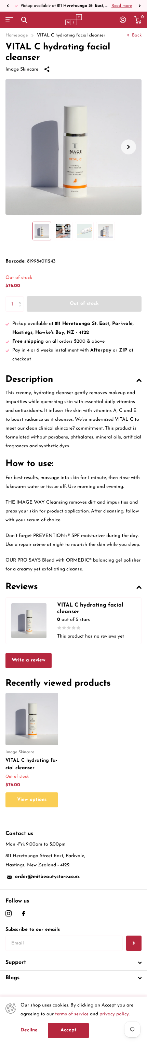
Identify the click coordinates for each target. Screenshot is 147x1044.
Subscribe (134, 943)
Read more (121, 6)
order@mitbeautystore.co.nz (47, 876)
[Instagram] (8, 913)
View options (31, 799)
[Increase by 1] (21, 298)
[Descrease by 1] (21, 309)
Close (24, 20)
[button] (7, 6)
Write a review (28, 660)
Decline (29, 1030)
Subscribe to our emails (32, 929)
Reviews (21, 587)
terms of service (72, 1014)
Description (29, 379)
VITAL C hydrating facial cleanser (31, 764)
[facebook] (23, 913)
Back (136, 35)
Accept (69, 1030)
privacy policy (114, 1014)
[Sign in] (123, 20)
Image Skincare (21, 69)
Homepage (16, 35)
